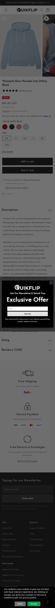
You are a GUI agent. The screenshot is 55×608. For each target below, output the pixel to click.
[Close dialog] (51, 282)
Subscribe (27, 314)
